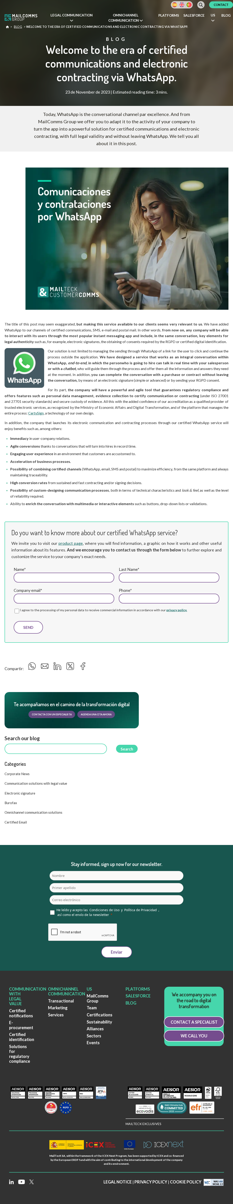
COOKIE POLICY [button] (185, 1181)
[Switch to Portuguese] (189, 4)
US (89, 989)
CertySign (36, 413)
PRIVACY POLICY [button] (150, 1181)
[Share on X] (71, 668)
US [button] (213, 15)
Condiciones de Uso (104, 910)
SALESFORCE (138, 995)
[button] (71, 17)
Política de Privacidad (140, 910)
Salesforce (194, 15)
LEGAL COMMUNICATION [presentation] (72, 15)
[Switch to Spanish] (174, 4)
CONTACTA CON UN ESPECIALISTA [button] (52, 714)
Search (127, 749)
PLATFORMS (138, 989)
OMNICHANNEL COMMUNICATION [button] (123, 17)
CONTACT (221, 5)
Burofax (11, 803)
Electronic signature (20, 793)
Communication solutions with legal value (36, 783)
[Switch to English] (181, 4)
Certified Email (16, 822)
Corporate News (17, 774)
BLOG (131, 1002)
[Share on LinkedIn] (58, 668)
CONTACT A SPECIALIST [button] (194, 1022)
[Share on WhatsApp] (32, 668)
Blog (226, 15)
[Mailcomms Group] (24, 18)
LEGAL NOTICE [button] (118, 1181)
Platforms (168, 15)
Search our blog (22, 738)
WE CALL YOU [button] (194, 1035)
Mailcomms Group (7, 28)
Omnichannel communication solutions (33, 812)
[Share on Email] (45, 668)
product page (70, 543)
